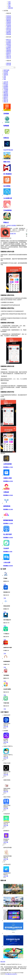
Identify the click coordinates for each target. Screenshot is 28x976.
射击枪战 (8, 25)
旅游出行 (8, 53)
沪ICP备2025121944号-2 (11, 974)
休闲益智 (8, 17)
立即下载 (5, 726)
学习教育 (8, 41)
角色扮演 (8, 16)
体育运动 (8, 28)
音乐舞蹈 (8, 31)
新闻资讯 (8, 44)
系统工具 (8, 56)
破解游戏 (8, 32)
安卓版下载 (13, 233)
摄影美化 (8, 48)
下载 (4, 584)
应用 (4, 77)
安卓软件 (5, 73)
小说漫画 (8, 45)
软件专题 (8, 64)
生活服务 (8, 47)
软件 (9, 5)
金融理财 (8, 50)
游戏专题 (8, 63)
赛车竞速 (8, 29)
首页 (9, 1)
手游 (4, 76)
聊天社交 (8, 39)
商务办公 (8, 54)
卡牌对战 (8, 26)
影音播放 (8, 42)
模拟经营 (8, 19)
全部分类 (5, 82)
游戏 (9, 3)
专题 (9, 6)
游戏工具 (8, 57)
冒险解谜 (8, 22)
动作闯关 (8, 23)
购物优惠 (8, 51)
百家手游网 (6, 70)
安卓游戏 (5, 71)
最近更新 (10, 8)
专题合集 (5, 74)
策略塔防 (8, 20)
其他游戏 (8, 34)
